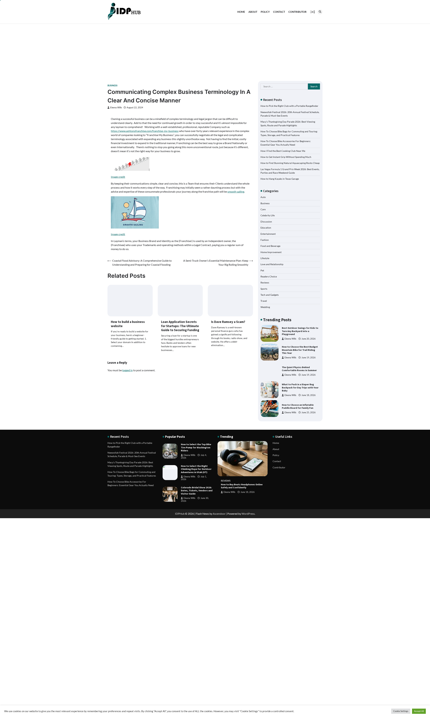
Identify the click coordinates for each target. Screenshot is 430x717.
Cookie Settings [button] (400, 711)
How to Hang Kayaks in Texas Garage (280, 178)
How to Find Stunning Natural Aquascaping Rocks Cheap (290, 163)
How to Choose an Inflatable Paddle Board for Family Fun (298, 388)
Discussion (266, 221)
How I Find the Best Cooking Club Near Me (283, 150)
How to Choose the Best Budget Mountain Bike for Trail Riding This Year (300, 331)
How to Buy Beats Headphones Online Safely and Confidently (242, 486)
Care (263, 209)
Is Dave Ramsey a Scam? (228, 322)
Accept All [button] (419, 711)
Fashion (265, 239)
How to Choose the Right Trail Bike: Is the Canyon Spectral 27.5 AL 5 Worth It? (300, 406)
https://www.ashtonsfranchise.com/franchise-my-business (145, 130)
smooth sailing (235, 191)
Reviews (265, 282)
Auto (263, 197)
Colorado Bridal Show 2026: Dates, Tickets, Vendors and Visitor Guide (196, 490)
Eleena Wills (116, 107)
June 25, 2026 (309, 393)
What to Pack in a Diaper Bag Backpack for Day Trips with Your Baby (300, 368)
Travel (264, 300)
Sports (264, 288)
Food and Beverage (270, 245)
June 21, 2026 (309, 414)
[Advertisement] (215, 49)
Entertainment (268, 233)
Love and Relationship (272, 264)
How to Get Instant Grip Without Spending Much (286, 156)
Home (241, 11)
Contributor (297, 11)
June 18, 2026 (309, 376)
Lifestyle (265, 258)
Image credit (118, 176)
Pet (262, 270)
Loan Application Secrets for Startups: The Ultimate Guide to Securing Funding (180, 326)
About (252, 11)
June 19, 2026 (309, 339)
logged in (127, 370)
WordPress (248, 513)
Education (266, 227)
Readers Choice (269, 276)
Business (112, 85)
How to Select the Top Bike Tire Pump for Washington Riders (196, 447)
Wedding (265, 307)
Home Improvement (271, 252)
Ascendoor (219, 513)
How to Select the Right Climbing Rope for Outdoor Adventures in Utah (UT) (196, 469)
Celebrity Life (268, 215)
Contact (279, 11)
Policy (265, 11)
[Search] (319, 11)
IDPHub (180, 513)
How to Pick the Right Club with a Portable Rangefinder (289, 105)
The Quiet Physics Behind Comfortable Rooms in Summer (299, 350)
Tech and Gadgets (270, 294)
